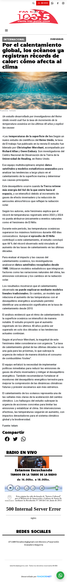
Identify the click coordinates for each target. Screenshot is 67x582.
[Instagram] (63, 3)
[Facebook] (57, 3)
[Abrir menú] (6, 30)
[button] (33, 3)
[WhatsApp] (52, 3)
